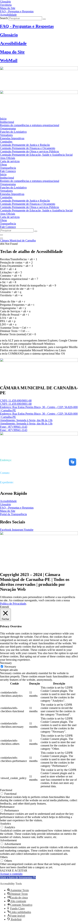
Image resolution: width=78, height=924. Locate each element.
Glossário (9, 34)
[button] (18, 877)
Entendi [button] (4, 606)
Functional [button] (6, 790)
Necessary (10, 666)
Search (4, 18)
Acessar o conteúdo (11, 873)
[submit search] (35, 231)
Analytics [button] (5, 823)
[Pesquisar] (1, 234)
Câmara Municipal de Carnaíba (18, 240)
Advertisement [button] (8, 840)
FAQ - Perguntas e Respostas (27, 26)
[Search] (44, 19)
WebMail (8, 60)
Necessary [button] (6, 663)
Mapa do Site (12, 52)
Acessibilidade (13, 43)
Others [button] (4, 857)
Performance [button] (7, 806)
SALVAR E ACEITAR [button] (13, 870)
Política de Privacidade (13, 603)
